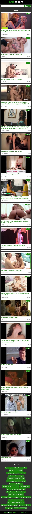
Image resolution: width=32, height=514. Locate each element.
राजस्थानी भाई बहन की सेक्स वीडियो (16, 478)
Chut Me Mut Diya (25, 497)
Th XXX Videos (25, 486)
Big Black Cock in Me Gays (9, 497)
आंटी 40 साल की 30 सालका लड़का (16, 489)
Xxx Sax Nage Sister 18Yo (16, 502)
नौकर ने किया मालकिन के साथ (16, 494)
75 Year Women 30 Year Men (16, 481)
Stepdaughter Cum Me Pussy (16, 492)
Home (6, 512)
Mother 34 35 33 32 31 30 (10, 486)
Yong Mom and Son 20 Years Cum (16, 468)
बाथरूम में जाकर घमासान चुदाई (16, 500)
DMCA (15, 512)
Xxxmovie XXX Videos (16, 470)
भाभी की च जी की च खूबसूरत (16, 476)
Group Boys (9, 508)
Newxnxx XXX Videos (16, 484)
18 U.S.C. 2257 (23, 512)
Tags (10, 512)
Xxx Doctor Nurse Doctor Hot (16, 473)
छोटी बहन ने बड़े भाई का (25, 505)
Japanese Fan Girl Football (9, 505)
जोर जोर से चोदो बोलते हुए (20, 508)
